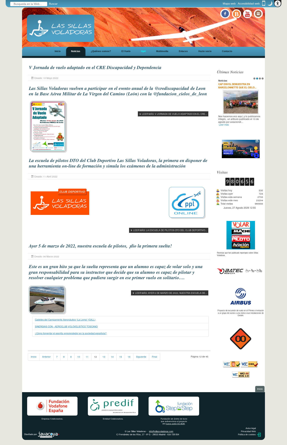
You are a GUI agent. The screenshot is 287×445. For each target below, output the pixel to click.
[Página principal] (60, 28)
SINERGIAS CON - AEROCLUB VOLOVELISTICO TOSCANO (66, 326)
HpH (143, 51)
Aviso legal (251, 428)
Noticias (75, 51)
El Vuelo (125, 51)
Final (154, 356)
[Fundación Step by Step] (174, 406)
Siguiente (141, 356)
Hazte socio (204, 51)
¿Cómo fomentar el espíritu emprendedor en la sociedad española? (71, 333)
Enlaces (183, 51)
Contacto (227, 51)
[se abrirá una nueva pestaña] (240, 296)
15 (120, 356)
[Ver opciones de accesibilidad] (277, 3)
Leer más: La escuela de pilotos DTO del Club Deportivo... (170, 230)
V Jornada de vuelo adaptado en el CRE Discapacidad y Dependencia (95, 67)
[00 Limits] (240, 338)
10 (78, 356)
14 (112, 356)
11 (87, 356)
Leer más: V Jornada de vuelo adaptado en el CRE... (174, 113)
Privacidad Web (248, 431)
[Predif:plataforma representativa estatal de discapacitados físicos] (113, 406)
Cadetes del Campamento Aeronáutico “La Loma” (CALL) (65, 319)
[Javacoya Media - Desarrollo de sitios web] (48, 434)
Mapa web (229, 3)
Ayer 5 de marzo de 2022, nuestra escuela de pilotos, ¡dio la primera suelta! (100, 246)
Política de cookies (247, 434)
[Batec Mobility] (239, 270)
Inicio (58, 51)
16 (129, 356)
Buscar (53, 3)
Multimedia (162, 51)
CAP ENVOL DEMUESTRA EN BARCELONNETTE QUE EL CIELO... (237, 85)
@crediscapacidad (172, 88)
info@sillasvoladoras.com (161, 431)
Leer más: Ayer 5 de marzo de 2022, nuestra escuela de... (171, 292)
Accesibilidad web (249, 3)
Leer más (224, 124)
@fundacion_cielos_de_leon (180, 93)
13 (103, 356)
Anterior (46, 356)
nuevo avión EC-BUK (175, 424)
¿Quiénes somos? (101, 51)
